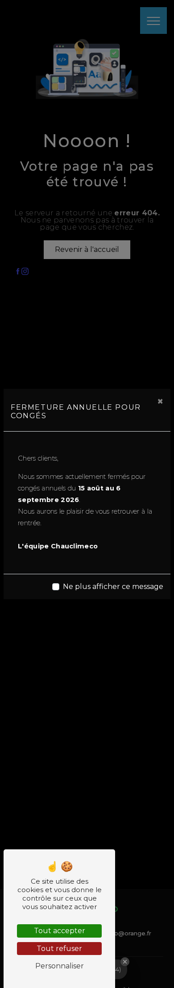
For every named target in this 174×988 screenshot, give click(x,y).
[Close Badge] (124, 961)
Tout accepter (59, 930)
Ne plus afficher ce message (113, 586)
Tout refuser (59, 948)
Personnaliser (59, 966)
